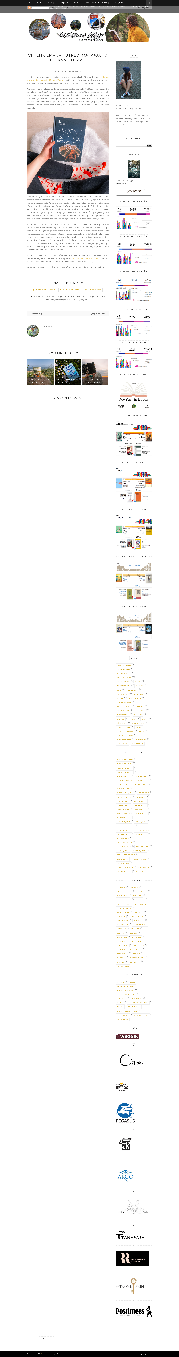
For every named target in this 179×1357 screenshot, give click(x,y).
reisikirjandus (138, 694)
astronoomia (141, 740)
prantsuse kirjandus (89, 296)
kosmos (138, 727)
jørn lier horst (122, 945)
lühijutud (120, 719)
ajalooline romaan (124, 677)
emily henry (137, 896)
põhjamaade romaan (140, 1015)
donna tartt (136, 941)
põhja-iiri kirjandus (124, 847)
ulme (119, 690)
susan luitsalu (135, 950)
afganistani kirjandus (125, 760)
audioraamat (140, 711)
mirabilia (120, 1003)
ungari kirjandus (123, 863)
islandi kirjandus (123, 805)
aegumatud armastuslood (138, 1003)
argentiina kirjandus (124, 768)
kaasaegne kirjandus (124, 665)
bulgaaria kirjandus (124, 780)
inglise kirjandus (140, 801)
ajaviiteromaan (48, 296)
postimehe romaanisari (125, 990)
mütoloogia (121, 723)
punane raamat (136, 999)
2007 (39, 296)
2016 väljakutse (63, 3)
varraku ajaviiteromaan (65, 299)
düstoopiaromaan (124, 702)
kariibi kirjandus (141, 813)
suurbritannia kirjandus (126, 855)
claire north (122, 941)
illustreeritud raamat (125, 731)
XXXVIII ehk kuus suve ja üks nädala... (40, 381)
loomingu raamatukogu (126, 994)
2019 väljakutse (118, 3)
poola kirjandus (123, 838)
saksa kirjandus (122, 851)
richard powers (123, 966)
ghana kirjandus (123, 789)
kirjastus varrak (73, 296)
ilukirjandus (61, 296)
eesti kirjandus (141, 780)
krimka (137, 682)
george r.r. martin (124, 908)
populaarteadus (138, 723)
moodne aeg (134, 982)
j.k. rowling (121, 929)
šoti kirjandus (141, 871)
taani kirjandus (122, 859)
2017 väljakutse (81, 3)
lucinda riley (141, 892)
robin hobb (133, 933)
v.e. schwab (134, 887)
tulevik (141, 731)
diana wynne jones (123, 904)
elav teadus (121, 999)
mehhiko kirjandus (142, 830)
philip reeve (121, 950)
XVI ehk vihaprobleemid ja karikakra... (66, 379)
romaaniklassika (134, 1007)
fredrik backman (141, 904)
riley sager (121, 916)
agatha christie (123, 896)
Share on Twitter (72, 290)
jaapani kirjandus (123, 809)
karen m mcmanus (123, 912)
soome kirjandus (139, 851)
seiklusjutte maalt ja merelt (127, 1011)
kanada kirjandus (123, 813)
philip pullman (138, 945)
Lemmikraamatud (44, 3)
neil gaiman (140, 900)
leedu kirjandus (140, 822)
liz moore (120, 933)
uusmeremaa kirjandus (125, 867)
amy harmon (136, 937)
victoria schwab (123, 921)
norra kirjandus (141, 834)
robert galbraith (136, 916)
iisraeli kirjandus (123, 801)
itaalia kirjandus (140, 805)
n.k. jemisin (139, 912)
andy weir (136, 954)
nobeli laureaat (123, 1015)
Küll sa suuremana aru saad (86, 258)
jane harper (135, 929)
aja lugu (120, 1007)
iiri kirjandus (140, 797)
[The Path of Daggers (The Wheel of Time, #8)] (134, 177)
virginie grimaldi (83, 299)
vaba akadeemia (122, 1019)
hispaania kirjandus (124, 797)
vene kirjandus (143, 867)
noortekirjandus (123, 673)
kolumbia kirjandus (124, 818)
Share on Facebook (45, 290)
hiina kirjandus (143, 793)
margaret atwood (124, 900)
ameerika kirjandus (124, 764)
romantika (49, 299)
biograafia (138, 715)
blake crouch (139, 921)
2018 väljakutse (99, 3)
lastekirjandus (122, 694)
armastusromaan (123, 686)
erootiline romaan (124, 727)
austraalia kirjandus (124, 772)
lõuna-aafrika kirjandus (126, 826)
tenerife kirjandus (139, 859)
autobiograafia (123, 715)
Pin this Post (95, 290)
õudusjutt (139, 706)
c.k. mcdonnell (122, 925)
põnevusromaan (123, 682)
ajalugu (145, 719)
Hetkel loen (134, 154)
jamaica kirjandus (140, 809)
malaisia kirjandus (123, 830)
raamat (102, 296)
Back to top (145, 1354)
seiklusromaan (137, 744)
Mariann (49, 326)
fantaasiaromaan (123, 669)
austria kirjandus (123, 776)
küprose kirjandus (123, 822)
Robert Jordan (122, 183)
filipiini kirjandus (141, 784)
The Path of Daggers (125, 180)
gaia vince (120, 962)
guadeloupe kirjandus (125, 793)
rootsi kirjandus (142, 847)
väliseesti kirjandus (124, 871)
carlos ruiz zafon (139, 925)
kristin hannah (134, 962)
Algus (29, 3)
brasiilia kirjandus (141, 776)
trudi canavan (122, 954)
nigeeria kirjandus (123, 834)
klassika (120, 698)
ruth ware (121, 887)
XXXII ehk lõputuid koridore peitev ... (94, 381)
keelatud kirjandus (124, 740)
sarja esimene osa (135, 698)
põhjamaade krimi (123, 711)
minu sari (120, 982)
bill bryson (121, 958)
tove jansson (122, 937)
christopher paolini (137, 958)
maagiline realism (123, 706)
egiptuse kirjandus (124, 784)
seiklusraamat (122, 744)
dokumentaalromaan (125, 735)
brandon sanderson (124, 892)
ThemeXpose (45, 1354)
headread (132, 719)
